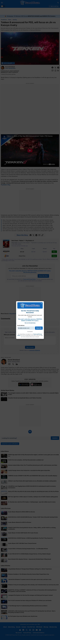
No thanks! (30, 331)
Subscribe (38, 328)
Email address (20, 325)
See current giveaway (30, 322)
